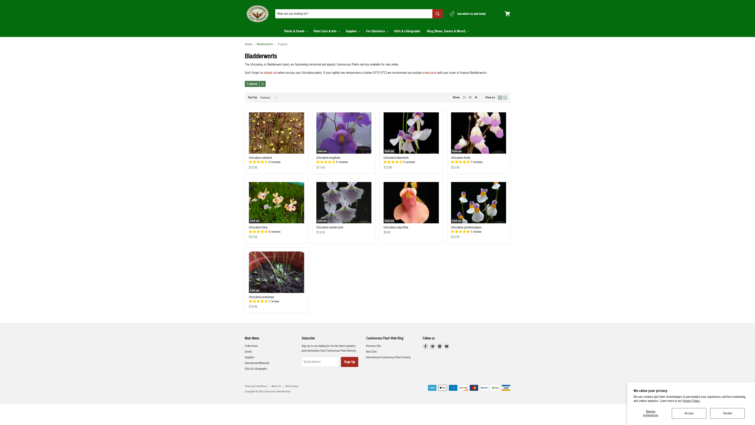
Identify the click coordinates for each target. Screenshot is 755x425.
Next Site (371, 351)
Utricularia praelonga (261, 297)
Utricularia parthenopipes (466, 227)
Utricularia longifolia (328, 158)
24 (464, 97)
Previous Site (373, 346)
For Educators (376, 31)
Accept (689, 413)
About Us (276, 386)
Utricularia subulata (260, 158)
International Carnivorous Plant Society (388, 357)
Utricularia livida (460, 158)
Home (248, 44)
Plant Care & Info (325, 31)
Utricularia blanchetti (396, 158)
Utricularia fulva (258, 227)
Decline (727, 413)
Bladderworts (265, 44)
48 (476, 97)
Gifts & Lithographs (407, 31)
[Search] (437, 13)
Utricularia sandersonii (329, 227)
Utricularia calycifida (396, 227)
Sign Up (349, 362)
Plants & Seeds (294, 31)
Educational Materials (257, 363)
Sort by (252, 97)
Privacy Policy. (691, 401)
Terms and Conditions (256, 386)
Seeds (248, 351)
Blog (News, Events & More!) (446, 31)
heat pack (430, 73)
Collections (251, 346)
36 (470, 97)
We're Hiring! (291, 386)
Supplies (352, 31)
